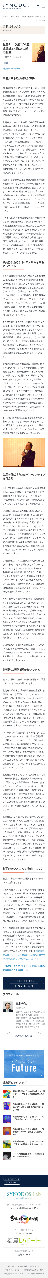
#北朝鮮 (6, 68)
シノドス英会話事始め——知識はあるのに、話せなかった (28, 1155)
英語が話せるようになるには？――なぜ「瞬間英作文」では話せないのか (28, 1118)
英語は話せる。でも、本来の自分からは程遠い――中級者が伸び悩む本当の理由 (29, 1094)
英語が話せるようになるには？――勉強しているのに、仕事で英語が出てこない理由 (28, 1106)
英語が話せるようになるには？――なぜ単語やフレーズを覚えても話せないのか (28, 1131)
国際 (6, 62)
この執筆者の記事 (24, 1035)
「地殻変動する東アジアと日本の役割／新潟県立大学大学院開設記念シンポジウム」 (24, 954)
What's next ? (12, 1182)
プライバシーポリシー (13, 1270)
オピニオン (15, 16)
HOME (5, 16)
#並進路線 (15, 68)
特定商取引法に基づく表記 (33, 1270)
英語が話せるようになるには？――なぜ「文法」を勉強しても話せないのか (28, 1142)
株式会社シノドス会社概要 (17, 1266)
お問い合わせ (35, 1266)
